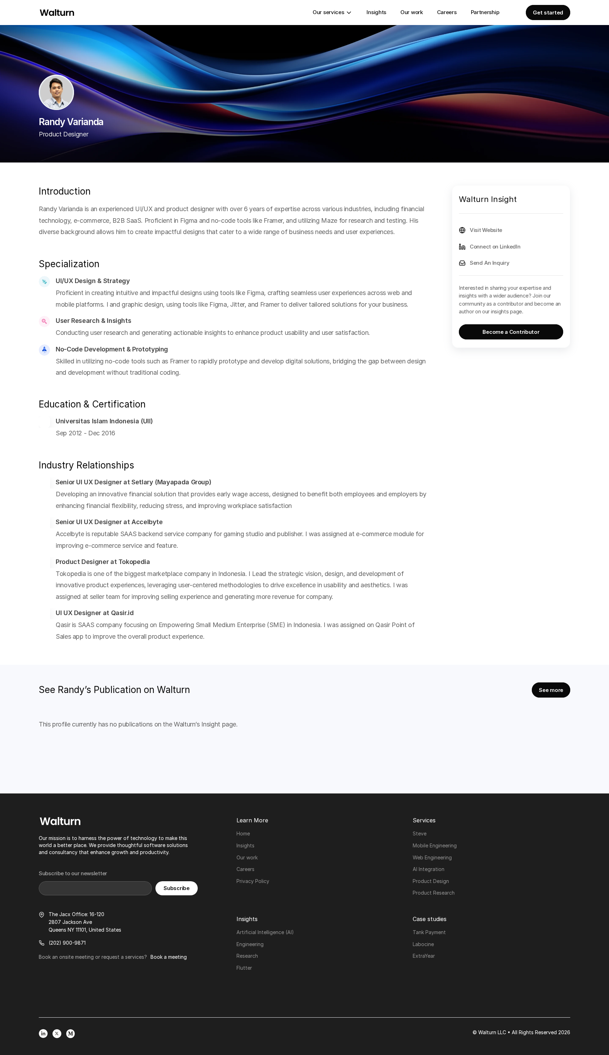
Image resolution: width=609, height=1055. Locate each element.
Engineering (250, 944)
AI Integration (428, 869)
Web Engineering (432, 857)
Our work (411, 12)
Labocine (423, 944)
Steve (419, 833)
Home (243, 833)
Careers (447, 12)
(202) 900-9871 (67, 943)
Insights (376, 12)
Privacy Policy (252, 881)
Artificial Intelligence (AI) (265, 932)
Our (241, 857)
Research (247, 956)
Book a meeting (168, 957)
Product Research (434, 893)
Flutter (244, 968)
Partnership (485, 12)
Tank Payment (429, 932)
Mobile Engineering (435, 845)
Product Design (431, 881)
